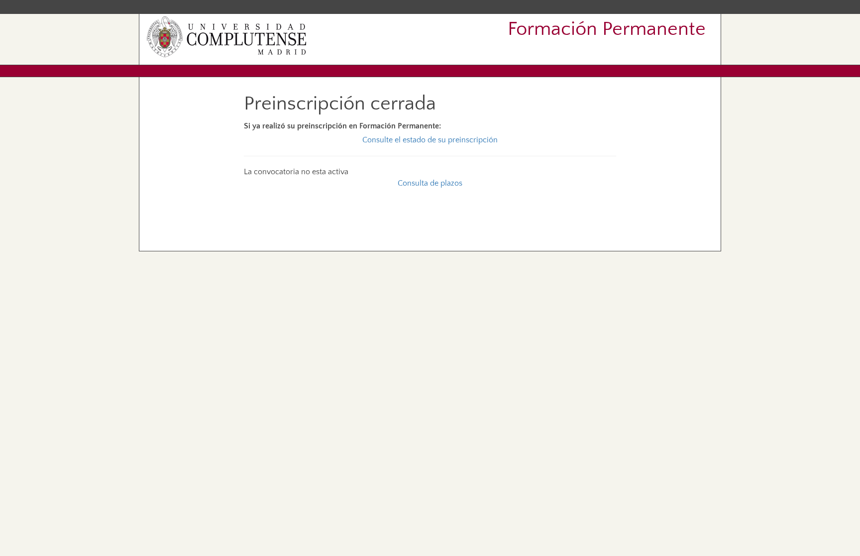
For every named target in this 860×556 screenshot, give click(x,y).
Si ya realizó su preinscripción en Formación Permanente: (342, 125)
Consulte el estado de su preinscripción (430, 139)
